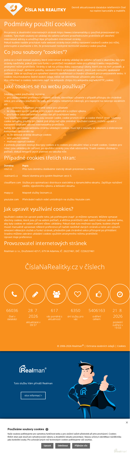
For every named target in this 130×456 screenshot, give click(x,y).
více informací (33, 395)
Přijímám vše (81, 446)
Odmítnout (63, 446)
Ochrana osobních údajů (100, 346)
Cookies (121, 346)
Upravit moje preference (18, 237)
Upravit (47, 446)
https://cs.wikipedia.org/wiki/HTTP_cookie (89, 80)
